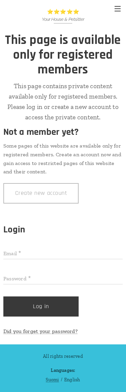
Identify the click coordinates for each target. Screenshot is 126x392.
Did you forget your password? (40, 331)
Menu (117, 8)
